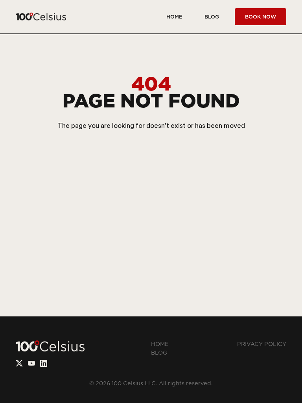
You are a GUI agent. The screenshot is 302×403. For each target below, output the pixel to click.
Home (174, 16)
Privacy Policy (261, 344)
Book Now (260, 16)
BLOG (211, 16)
